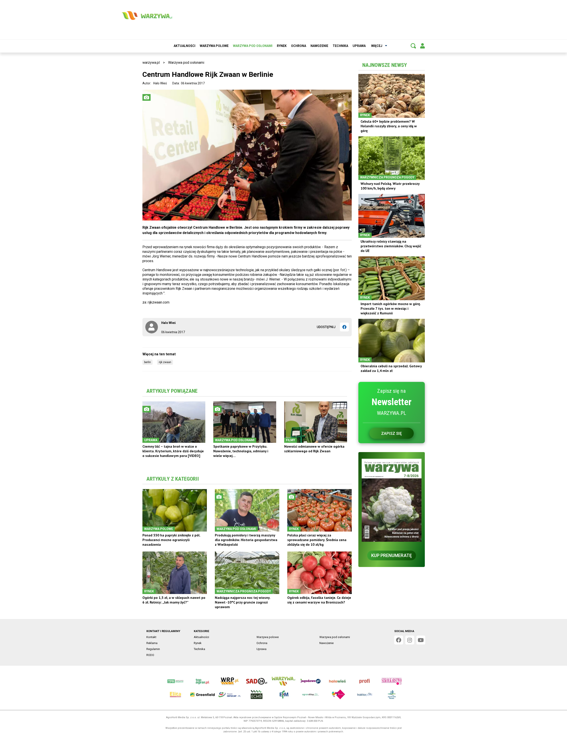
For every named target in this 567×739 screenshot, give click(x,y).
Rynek (282, 46)
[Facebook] (344, 327)
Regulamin (153, 649)
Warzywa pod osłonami (252, 46)
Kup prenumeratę (391, 555)
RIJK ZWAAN (165, 362)
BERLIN (147, 362)
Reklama (151, 643)
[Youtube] (420, 640)
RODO (150, 655)
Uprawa (359, 46)
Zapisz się (391, 433)
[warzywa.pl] (146, 15)
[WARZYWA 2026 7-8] (391, 500)
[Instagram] (409, 640)
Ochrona (298, 46)
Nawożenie (319, 46)
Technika (340, 46)
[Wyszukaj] (413, 45)
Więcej (376, 46)
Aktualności (184, 46)
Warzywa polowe (214, 46)
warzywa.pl (151, 62)
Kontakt (151, 637)
